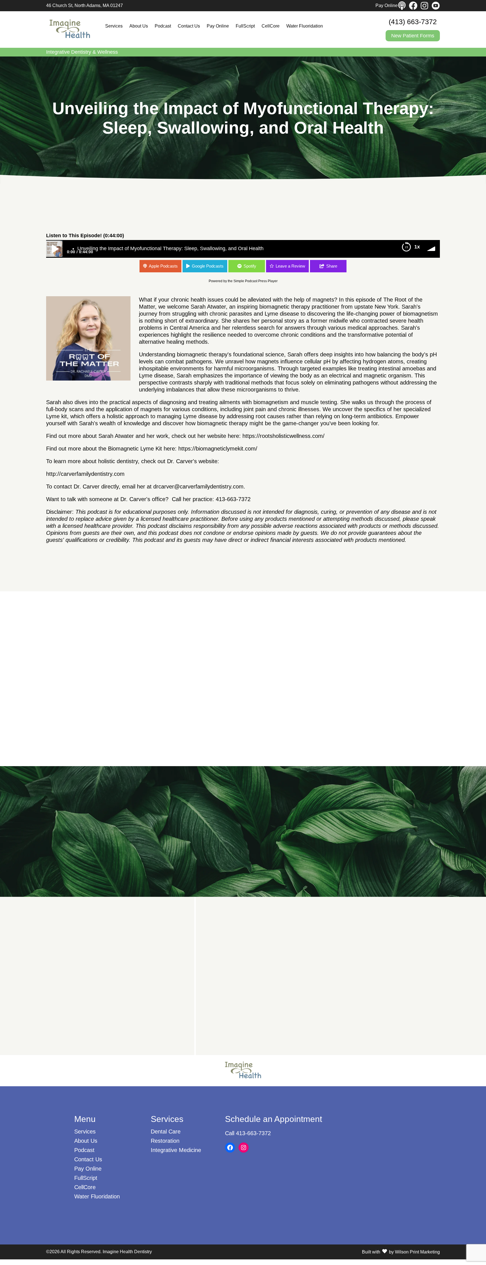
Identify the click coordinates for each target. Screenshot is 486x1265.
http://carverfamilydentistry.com (85, 474)
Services (114, 26)
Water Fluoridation (304, 26)
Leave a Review (290, 266)
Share (331, 266)
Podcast (163, 26)
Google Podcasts (208, 266)
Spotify (250, 266)
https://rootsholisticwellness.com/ (283, 436)
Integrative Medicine (176, 1150)
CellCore (271, 26)
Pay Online (386, 5)
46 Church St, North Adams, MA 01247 (84, 5)
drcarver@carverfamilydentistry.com (198, 486)
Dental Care (166, 1131)
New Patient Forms (412, 36)
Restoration (165, 1141)
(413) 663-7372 (413, 22)
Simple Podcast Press (250, 281)
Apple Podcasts (163, 266)
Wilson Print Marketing (417, 1252)
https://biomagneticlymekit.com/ (217, 448)
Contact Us (189, 26)
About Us (138, 26)
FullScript (245, 26)
